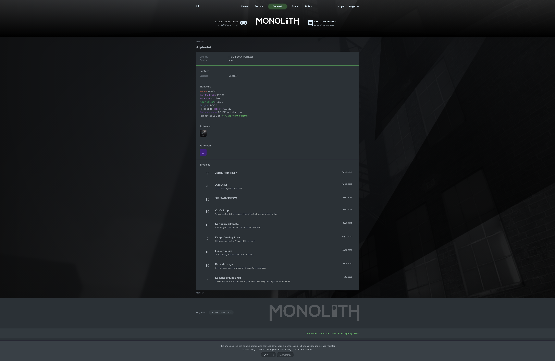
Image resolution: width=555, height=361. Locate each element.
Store (295, 6)
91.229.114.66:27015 (221, 312)
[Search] (199, 6)
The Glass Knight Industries (234, 115)
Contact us (311, 333)
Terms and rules (327, 333)
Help (356, 333)
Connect (277, 6)
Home (244, 6)
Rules (308, 6)
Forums (259, 6)
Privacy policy (345, 333)
